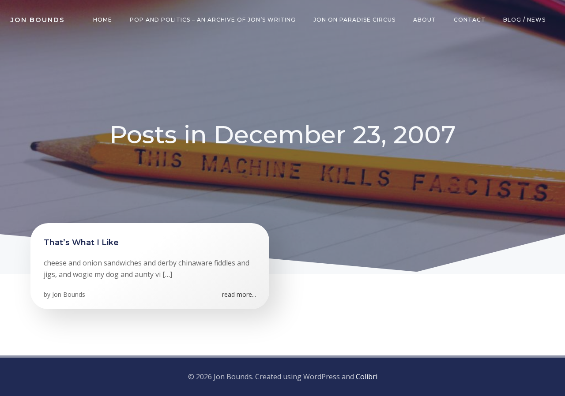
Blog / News (524, 19)
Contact (470, 19)
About (424, 19)
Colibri (366, 376)
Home (102, 19)
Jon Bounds (68, 294)
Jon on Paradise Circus (354, 19)
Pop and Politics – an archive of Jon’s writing (213, 19)
